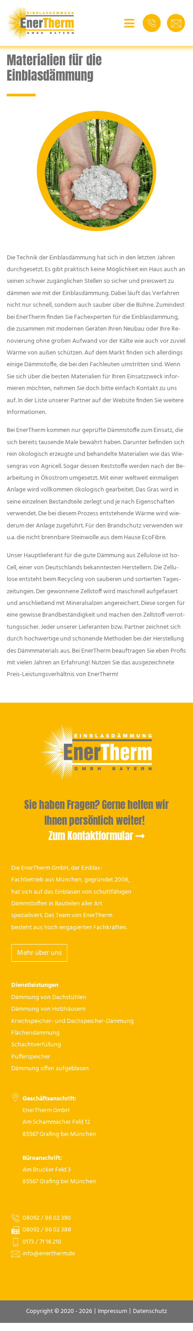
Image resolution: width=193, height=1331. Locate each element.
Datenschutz (150, 1311)
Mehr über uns (39, 953)
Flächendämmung (35, 1033)
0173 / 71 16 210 (41, 1242)
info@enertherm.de (48, 1254)
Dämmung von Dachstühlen (48, 997)
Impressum (112, 1311)
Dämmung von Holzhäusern (48, 1009)
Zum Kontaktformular (90, 836)
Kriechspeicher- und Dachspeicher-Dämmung (72, 1021)
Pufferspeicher (30, 1057)
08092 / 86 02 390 (46, 1218)
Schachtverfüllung (36, 1045)
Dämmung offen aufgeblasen (50, 1068)
